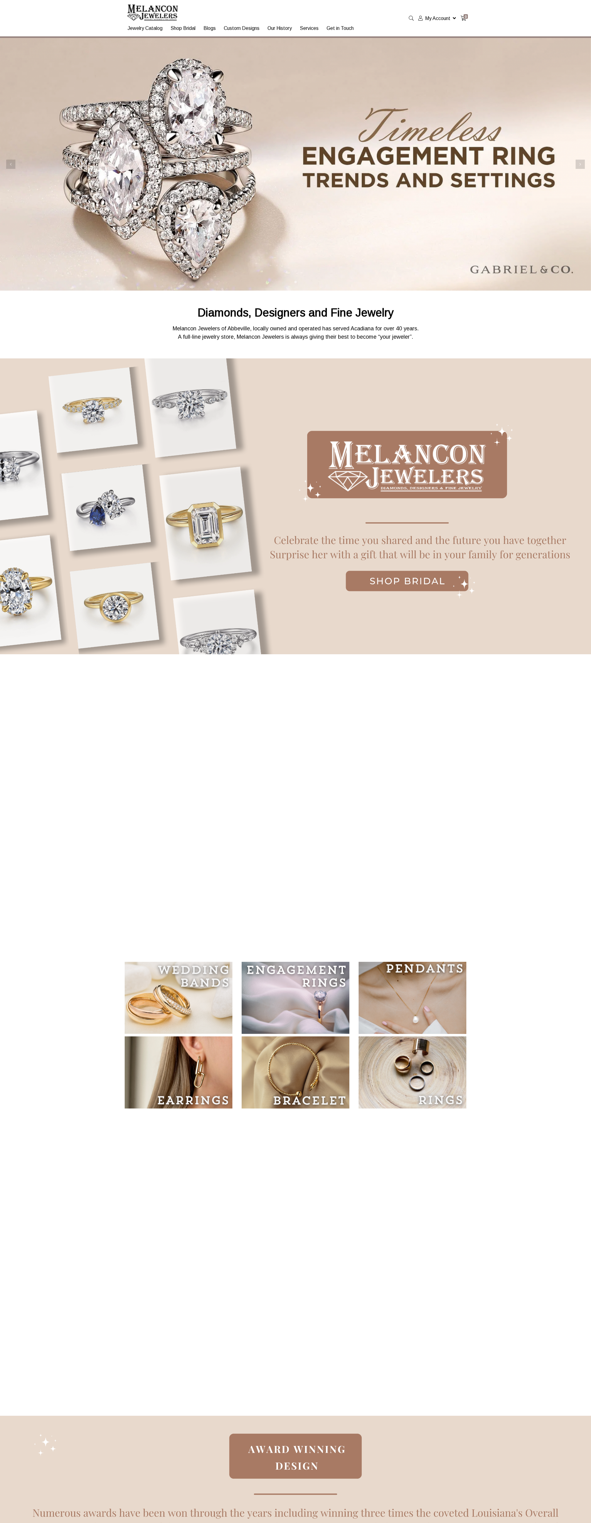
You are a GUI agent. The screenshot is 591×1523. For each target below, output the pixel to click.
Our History (279, 28)
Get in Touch (340, 28)
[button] (10, 164)
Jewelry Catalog (145, 28)
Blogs (209, 28)
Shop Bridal (183, 28)
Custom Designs (241, 28)
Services (309, 28)
